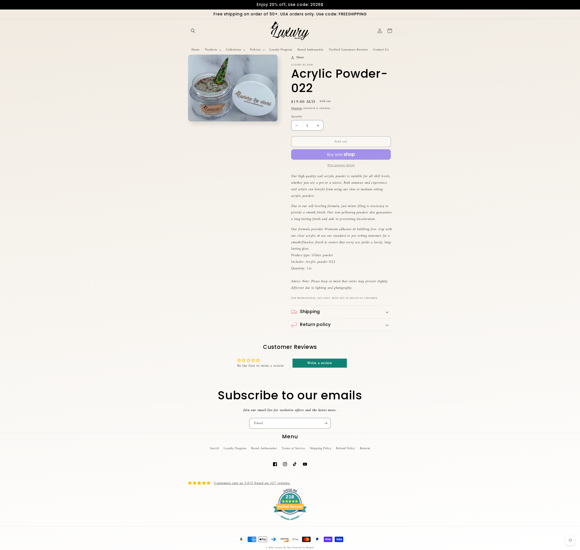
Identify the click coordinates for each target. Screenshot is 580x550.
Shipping (296, 108)
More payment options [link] (341, 165)
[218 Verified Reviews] (290, 523)
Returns (365, 448)
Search (214, 448)
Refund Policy (345, 448)
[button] (193, 31)
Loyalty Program (235, 448)
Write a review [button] (319, 363)
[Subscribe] (326, 423)
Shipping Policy (320, 448)
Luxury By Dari (284, 548)
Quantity (296, 116)
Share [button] (300, 57)
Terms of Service (293, 448)
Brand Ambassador (264, 448)
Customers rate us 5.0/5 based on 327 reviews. (252, 483)
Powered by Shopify (303, 548)
